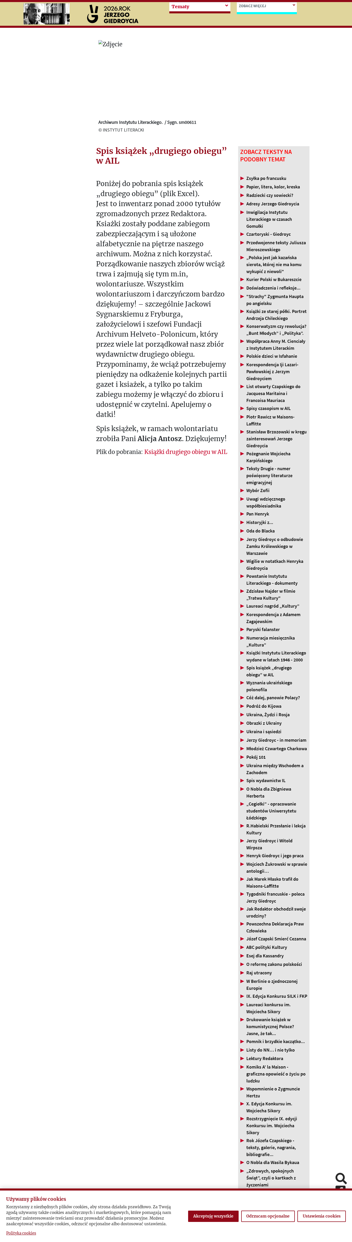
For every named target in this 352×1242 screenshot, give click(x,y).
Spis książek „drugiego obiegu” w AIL (161, 156)
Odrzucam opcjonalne (267, 1216)
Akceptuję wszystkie (213, 1216)
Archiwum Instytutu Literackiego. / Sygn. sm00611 (147, 122)
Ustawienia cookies (322, 1216)
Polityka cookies (21, 1233)
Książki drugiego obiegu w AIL (185, 452)
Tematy (180, 7)
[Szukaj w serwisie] (341, 1179)
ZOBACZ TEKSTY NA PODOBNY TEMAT (266, 155)
